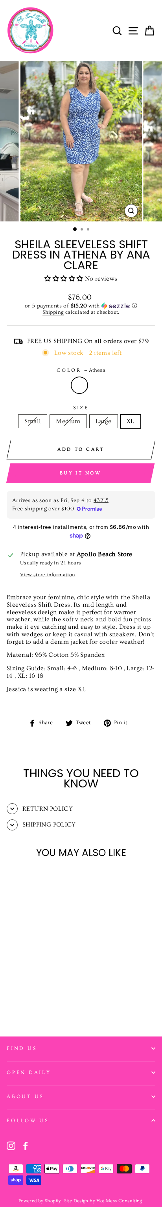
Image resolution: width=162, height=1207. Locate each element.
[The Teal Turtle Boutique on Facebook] (25, 1145)
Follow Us (28, 1120)
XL (130, 421)
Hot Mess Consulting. (120, 1200)
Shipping (53, 312)
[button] (64, 278)
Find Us (22, 1048)
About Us (25, 1096)
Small (32, 421)
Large (104, 421)
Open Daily (29, 1072)
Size (81, 407)
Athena (79, 385)
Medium (68, 421)
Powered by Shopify (39, 1200)
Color (81, 370)
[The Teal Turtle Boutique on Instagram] (11, 1145)
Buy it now (80, 473)
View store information (47, 574)
